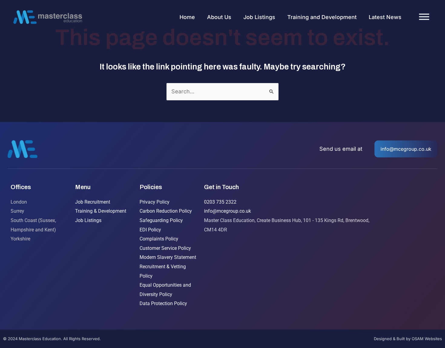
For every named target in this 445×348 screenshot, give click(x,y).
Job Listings (259, 17)
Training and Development (322, 17)
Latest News (385, 17)
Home (187, 17)
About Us (219, 17)
